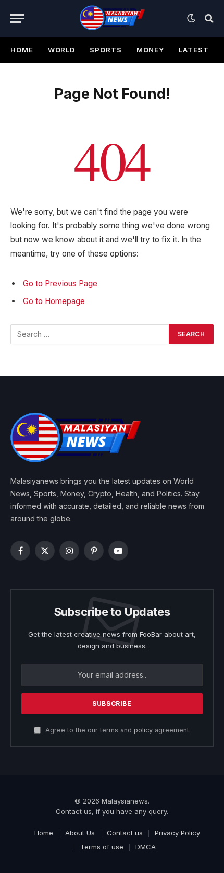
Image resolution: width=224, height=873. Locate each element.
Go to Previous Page (60, 283)
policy (143, 730)
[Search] (208, 18)
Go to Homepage (54, 301)
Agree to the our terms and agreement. (117, 730)
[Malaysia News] (112, 18)
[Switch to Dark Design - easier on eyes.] (191, 18)
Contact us (125, 833)
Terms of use (101, 847)
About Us (80, 833)
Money (150, 49)
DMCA (145, 847)
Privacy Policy (177, 833)
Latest (193, 49)
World (62, 49)
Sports (105, 49)
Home (21, 49)
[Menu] (17, 18)
